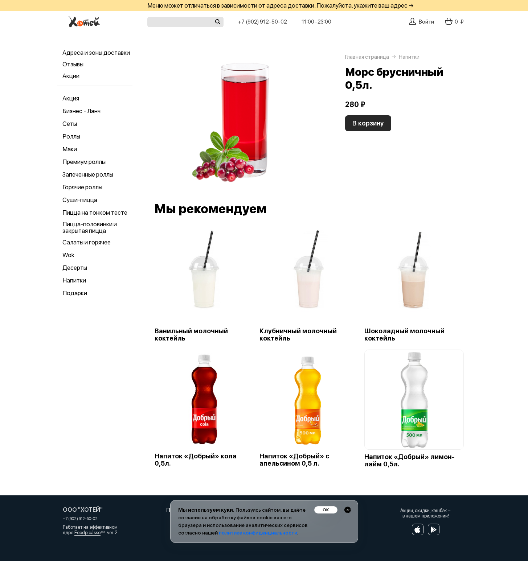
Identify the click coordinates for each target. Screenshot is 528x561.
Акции (70, 75)
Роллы (71, 136)
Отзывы (72, 64)
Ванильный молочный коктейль (191, 334)
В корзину (368, 123)
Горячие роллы (82, 187)
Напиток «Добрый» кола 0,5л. (196, 460)
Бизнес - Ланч (81, 111)
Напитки (74, 280)
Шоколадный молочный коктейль (404, 334)
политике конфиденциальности (258, 533)
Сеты (69, 123)
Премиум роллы (84, 161)
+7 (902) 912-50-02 (262, 21)
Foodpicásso (87, 532)
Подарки (74, 293)
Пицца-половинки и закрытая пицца (89, 227)
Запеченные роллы (87, 174)
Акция (70, 98)
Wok (68, 255)
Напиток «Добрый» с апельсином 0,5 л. (294, 460)
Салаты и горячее (86, 242)
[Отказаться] (347, 510)
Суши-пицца (79, 199)
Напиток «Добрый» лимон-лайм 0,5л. (409, 460)
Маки (69, 149)
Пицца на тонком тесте (94, 212)
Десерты (74, 267)
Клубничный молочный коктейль (298, 334)
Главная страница (367, 57)
